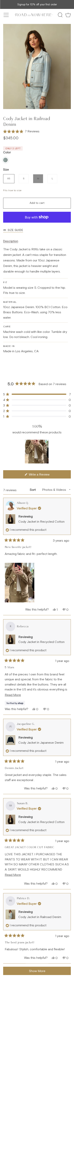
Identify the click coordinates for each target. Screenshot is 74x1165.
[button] (21, 131)
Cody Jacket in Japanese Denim (41, 742)
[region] (37, 451)
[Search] (60, 15)
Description (10, 241)
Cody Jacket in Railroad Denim (39, 917)
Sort (33, 489)
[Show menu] (6, 15)
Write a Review (44, 475)
